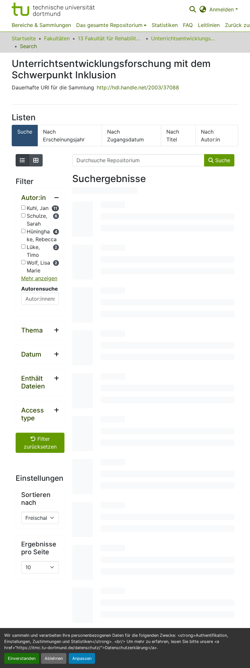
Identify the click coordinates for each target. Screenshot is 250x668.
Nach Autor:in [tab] (210, 135)
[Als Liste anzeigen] (22, 160)
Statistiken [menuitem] (165, 25)
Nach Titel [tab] (172, 135)
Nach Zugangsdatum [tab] (125, 135)
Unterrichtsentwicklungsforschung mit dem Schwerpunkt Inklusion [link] (183, 38)
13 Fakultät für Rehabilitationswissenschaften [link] (110, 38)
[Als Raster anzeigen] (36, 160)
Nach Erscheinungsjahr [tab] (64, 135)
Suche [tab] (24, 131)
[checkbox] (23, 207)
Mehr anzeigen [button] (39, 278)
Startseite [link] (24, 38)
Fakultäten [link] (57, 38)
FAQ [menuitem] (188, 25)
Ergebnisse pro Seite (38, 548)
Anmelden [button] (222, 9)
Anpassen (81, 658)
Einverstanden (21, 658)
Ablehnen (54, 658)
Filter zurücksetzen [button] (40, 443)
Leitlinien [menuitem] (209, 25)
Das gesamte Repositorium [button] (109, 25)
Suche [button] (222, 160)
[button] (53, 9)
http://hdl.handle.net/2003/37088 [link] (138, 87)
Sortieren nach (35, 498)
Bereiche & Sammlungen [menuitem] (41, 25)
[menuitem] (111, 25)
